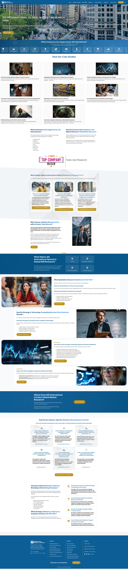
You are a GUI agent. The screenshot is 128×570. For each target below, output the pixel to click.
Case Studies (84, 2)
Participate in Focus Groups (89, 551)
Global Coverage (98, 2)
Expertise (106, 2)
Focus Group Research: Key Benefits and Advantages (100, 98)
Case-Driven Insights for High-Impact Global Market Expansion (59, 120)
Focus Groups (113, 2)
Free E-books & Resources (89, 546)
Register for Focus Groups (89, 548)
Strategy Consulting (76, 2)
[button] (125, 2)
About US (34, 246)
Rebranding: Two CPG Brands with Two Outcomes (56, 98)
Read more (51, 80)
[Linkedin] (84, 554)
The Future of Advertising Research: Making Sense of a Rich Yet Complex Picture (20, 98)
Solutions (90, 2)
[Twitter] (90, 554)
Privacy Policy (87, 543)
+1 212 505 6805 (35, 551)
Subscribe (76, 562)
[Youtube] (88, 554)
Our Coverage (79, 401)
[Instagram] (92, 554)
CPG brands (53, 100)
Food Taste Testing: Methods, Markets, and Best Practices (15, 77)
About (70, 2)
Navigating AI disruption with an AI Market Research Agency (59, 77)
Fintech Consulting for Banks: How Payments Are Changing (101, 77)
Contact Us (121, 2)
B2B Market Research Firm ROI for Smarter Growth (13, 120)
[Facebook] (86, 554)
